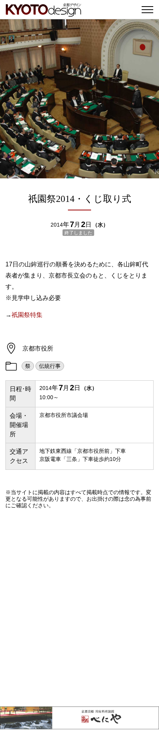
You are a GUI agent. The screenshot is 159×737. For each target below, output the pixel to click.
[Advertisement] (79, 607)
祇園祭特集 (27, 315)
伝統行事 (50, 366)
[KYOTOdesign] (43, 12)
